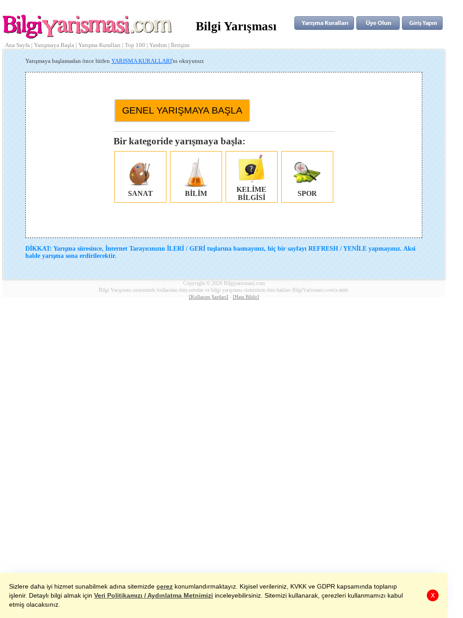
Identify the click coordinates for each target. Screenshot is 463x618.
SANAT (140, 193)
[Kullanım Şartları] (208, 297)
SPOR (307, 193)
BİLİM (196, 193)
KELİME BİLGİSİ (251, 193)
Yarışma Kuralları (99, 45)
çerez (164, 586)
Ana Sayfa (17, 45)
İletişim (180, 45)
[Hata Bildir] (246, 297)
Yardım (158, 45)
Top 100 (135, 45)
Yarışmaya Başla (54, 45)
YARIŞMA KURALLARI (141, 60)
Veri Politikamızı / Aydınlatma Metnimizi (153, 595)
